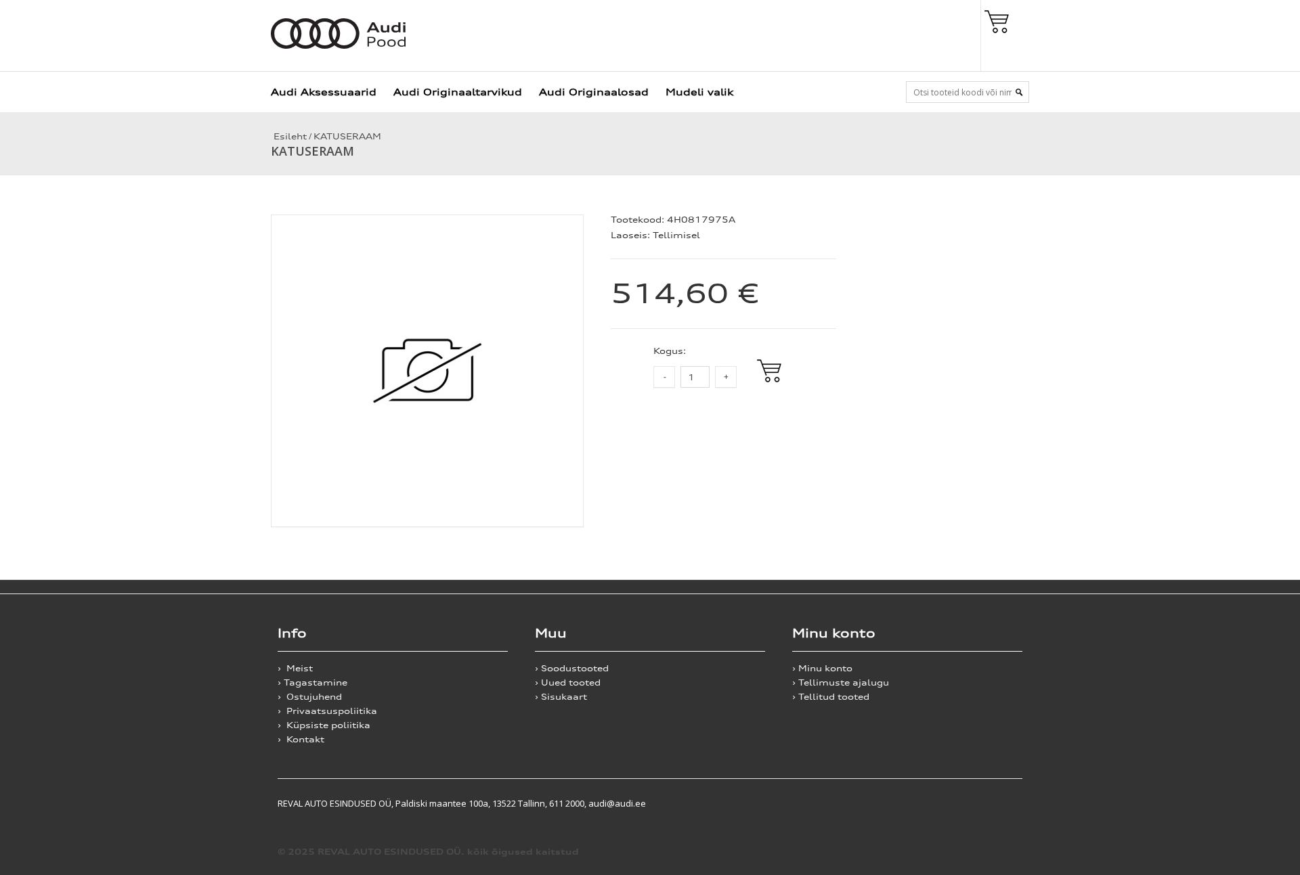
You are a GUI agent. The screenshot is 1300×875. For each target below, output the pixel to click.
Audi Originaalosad (594, 91)
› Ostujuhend (310, 697)
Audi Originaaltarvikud (457, 91)
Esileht (289, 136)
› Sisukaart (561, 697)
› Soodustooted (572, 668)
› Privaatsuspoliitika (327, 711)
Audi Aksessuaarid (323, 91)
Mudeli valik (699, 91)
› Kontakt (301, 739)
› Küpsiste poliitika (324, 725)
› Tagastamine (312, 682)
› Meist (295, 668)
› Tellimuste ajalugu (840, 682)
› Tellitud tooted (830, 697)
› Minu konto (822, 668)
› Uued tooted (568, 682)
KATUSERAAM (347, 136)
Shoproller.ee (998, 803)
